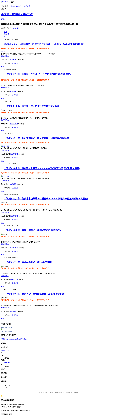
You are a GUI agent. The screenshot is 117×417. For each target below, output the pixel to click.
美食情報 (16, 28)
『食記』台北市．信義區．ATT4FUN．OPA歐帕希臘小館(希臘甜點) (37, 74)
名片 (5, 36)
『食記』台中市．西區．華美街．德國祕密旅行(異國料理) (32, 230)
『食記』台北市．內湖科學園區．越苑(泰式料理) (28, 262)
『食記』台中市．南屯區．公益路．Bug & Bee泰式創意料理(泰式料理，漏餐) (42, 168)
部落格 (6, 34)
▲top (2, 66)
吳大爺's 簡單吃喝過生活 (17, 14)
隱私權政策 (69, 392)
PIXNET (45, 392)
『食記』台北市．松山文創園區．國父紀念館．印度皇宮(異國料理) (36, 138)
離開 (10, 414)
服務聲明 (75, 392)
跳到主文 (4, 19)
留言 (16, 59)
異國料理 (15, 63)
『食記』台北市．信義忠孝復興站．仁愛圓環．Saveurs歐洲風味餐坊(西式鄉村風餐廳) (46, 198)
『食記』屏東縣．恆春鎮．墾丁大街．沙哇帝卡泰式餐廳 (31, 106)
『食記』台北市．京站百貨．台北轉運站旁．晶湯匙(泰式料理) (34, 294)
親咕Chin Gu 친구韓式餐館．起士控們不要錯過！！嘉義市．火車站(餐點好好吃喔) (44, 44)
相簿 (5, 32)
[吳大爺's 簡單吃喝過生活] (1, 329)
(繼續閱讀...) (5, 56)
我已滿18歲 (4, 414)
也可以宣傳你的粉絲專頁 (6, 331)
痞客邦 (12, 59)
